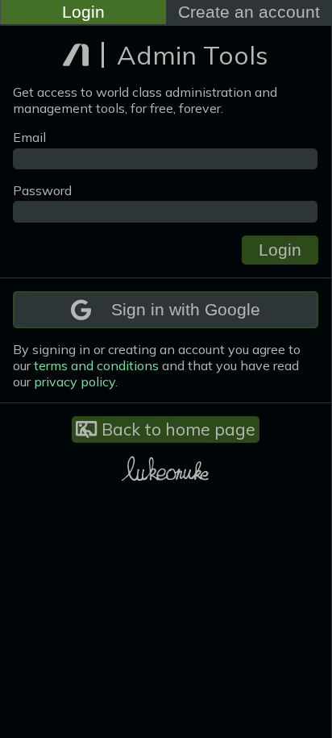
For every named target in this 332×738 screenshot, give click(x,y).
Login (83, 11)
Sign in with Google (185, 309)
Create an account (249, 11)
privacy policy (74, 381)
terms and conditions (96, 365)
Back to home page (176, 429)
